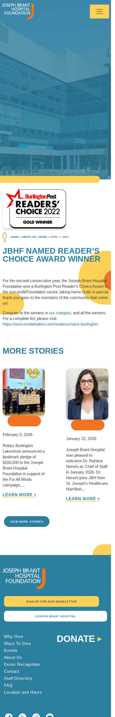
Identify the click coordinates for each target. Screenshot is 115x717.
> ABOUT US (27, 236)
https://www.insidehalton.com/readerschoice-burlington (50, 324)
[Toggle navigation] (99, 12)
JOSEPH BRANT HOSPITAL (55, 616)
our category (60, 313)
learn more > (20, 494)
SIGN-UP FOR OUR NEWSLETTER (51, 601)
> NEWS (41, 236)
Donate (76, 638)
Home (15, 236)
